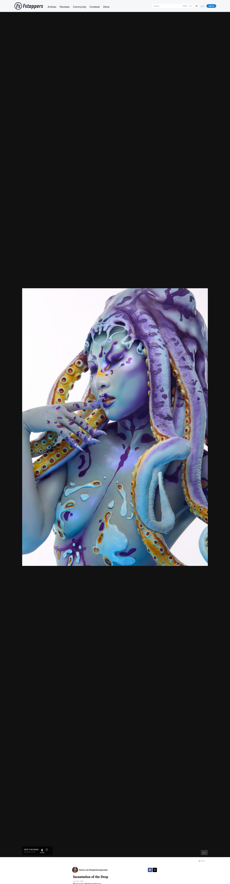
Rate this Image (31, 849)
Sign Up (211, 6)
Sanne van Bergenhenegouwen (93, 869)
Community (79, 6)
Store (106, 6)
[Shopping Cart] (196, 5)
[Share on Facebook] (150, 870)
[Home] (28, 6)
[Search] (191, 6)
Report (202, 861)
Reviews (65, 6)
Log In (203, 6)
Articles (52, 6)
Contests (94, 6)
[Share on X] (155, 870)
